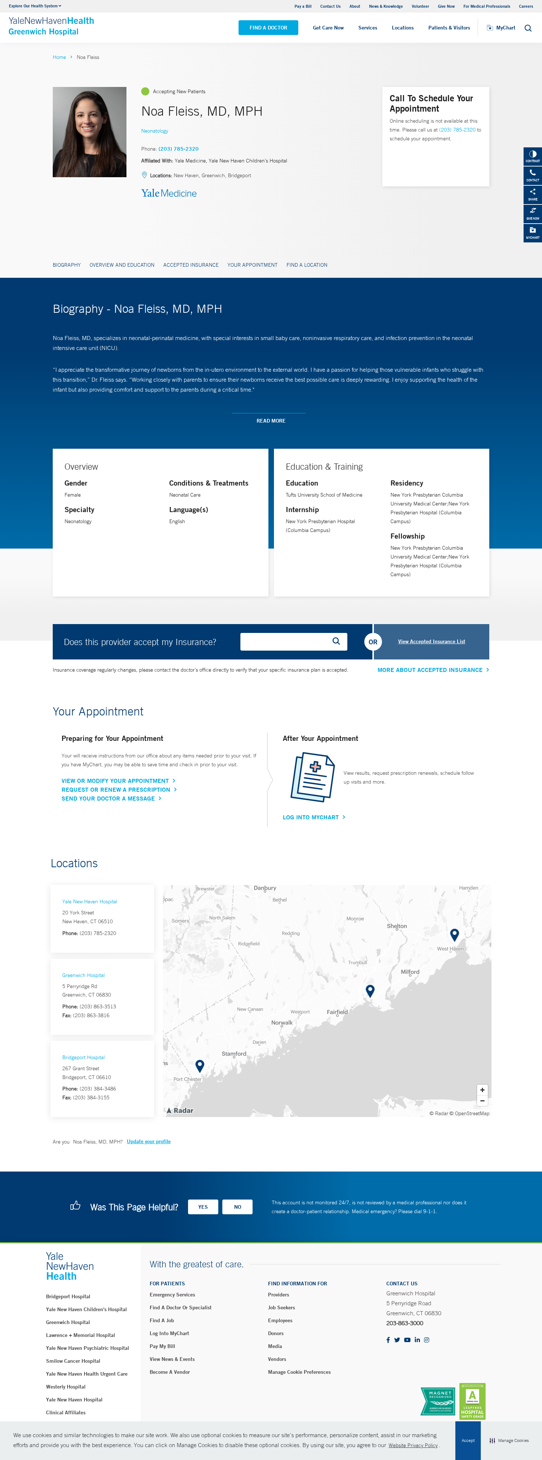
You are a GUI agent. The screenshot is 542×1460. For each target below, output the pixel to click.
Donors (276, 1333)
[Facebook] (388, 1340)
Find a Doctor (268, 27)
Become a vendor (170, 1372)
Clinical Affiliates (66, 1412)
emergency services (172, 1294)
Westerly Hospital (66, 1386)
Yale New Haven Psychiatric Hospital (87, 1348)
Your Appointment (252, 265)
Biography (67, 265)
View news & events (172, 1359)
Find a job (162, 1320)
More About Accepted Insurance (430, 670)
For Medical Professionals (486, 6)
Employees (280, 1320)
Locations (403, 27)
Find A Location (306, 265)
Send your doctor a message (108, 798)
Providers (278, 1294)
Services (367, 27)
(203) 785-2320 (179, 149)
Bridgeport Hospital (83, 1057)
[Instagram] (426, 1340)
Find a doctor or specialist (181, 1307)
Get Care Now (328, 27)
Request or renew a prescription (116, 789)
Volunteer (420, 6)
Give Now (446, 6)
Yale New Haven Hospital (89, 901)
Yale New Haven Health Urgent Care (87, 1373)
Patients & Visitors (449, 27)
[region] (327, 1001)
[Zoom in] (482, 1090)
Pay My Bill (162, 1346)
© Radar (439, 1113)
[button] (509, 1441)
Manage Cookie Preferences (299, 1372)
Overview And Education (122, 265)
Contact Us (330, 6)
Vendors (277, 1359)
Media (275, 1346)
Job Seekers (281, 1307)
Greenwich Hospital (83, 975)
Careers (526, 6)
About (355, 6)
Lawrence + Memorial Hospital (80, 1335)
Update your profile (149, 1141)
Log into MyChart (169, 1333)
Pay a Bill (303, 6)
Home (59, 57)
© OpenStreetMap (469, 1113)
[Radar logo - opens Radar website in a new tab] (179, 1110)
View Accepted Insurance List (431, 641)
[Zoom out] (482, 1100)
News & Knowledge (386, 6)
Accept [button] (468, 1440)
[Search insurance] (338, 642)
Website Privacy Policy (413, 1445)
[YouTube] (407, 1340)
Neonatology (154, 130)
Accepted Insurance (191, 265)
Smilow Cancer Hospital (73, 1361)
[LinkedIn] (417, 1340)
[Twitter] (397, 1340)
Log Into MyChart (311, 817)
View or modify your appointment (115, 781)
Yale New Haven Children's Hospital (86, 1309)
